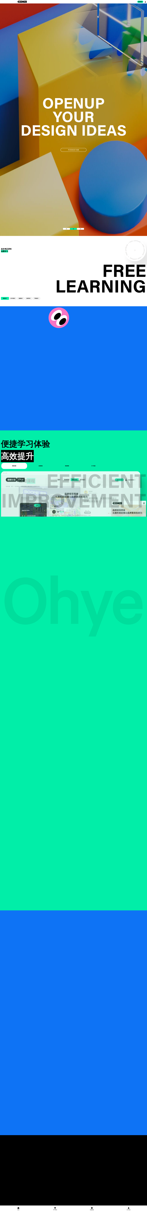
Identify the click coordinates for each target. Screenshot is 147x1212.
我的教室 (140, 1)
